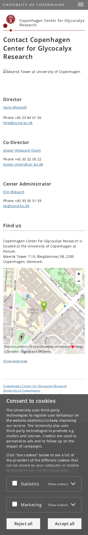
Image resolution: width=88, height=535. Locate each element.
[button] (81, 4)
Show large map (15, 361)
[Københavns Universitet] (9, 23)
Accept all (65, 523)
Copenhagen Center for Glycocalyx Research (35, 386)
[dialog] (44, 464)
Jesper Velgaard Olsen (22, 150)
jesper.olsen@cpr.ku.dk (23, 164)
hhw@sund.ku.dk (18, 122)
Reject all (23, 523)
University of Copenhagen (21, 390)
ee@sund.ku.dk (16, 205)
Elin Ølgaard (13, 191)
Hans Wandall (15, 107)
